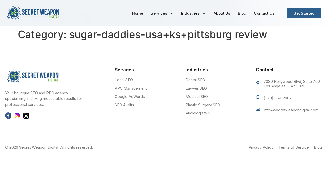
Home (137, 13)
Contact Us (264, 13)
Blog (242, 13)
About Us (222, 13)
